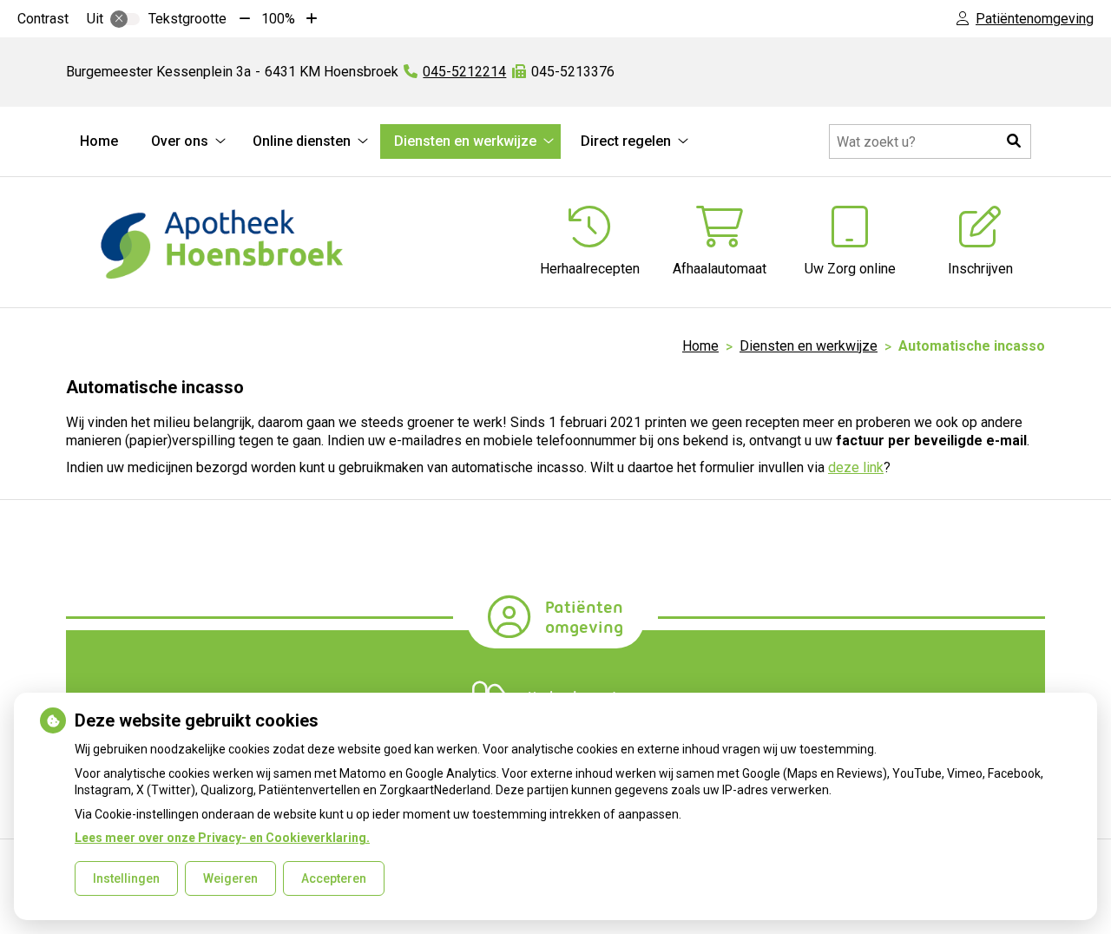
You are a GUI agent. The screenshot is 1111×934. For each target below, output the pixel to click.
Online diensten (302, 141)
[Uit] (125, 19)
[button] (1013, 141)
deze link (856, 467)
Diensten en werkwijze (465, 141)
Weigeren (230, 878)
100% (278, 18)
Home (99, 141)
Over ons (179, 141)
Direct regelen (626, 141)
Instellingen (126, 878)
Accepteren (333, 878)
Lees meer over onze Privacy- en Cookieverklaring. (222, 838)
